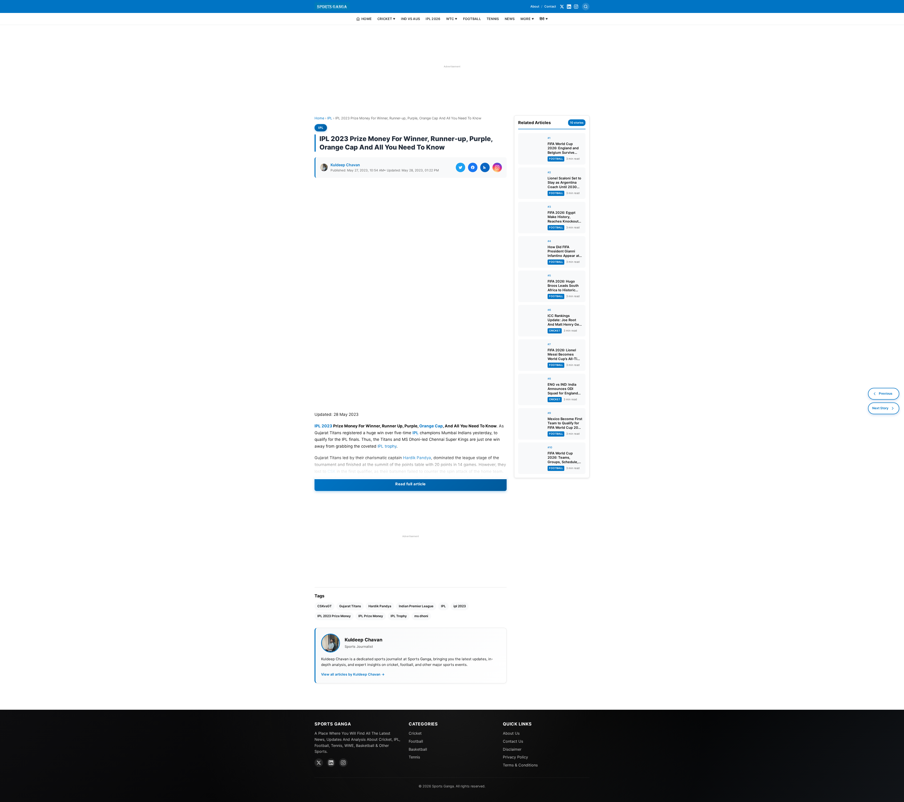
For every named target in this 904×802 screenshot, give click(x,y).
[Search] (585, 6)
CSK (331, 471)
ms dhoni (421, 616)
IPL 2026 (433, 19)
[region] (452, 66)
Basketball (418, 749)
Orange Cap (431, 426)
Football (416, 741)
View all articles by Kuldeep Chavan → (353, 674)
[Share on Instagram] (497, 167)
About (534, 6)
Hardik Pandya (417, 457)
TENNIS (493, 19)
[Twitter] (562, 6)
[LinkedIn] (569, 6)
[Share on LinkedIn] (485, 167)
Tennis (414, 757)
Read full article (410, 484)
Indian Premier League (416, 606)
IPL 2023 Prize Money (334, 616)
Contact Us (513, 741)
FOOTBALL (472, 19)
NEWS (510, 19)
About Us (511, 733)
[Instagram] (576, 6)
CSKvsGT (324, 606)
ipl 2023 (459, 606)
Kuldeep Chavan (345, 164)
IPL (329, 118)
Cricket (415, 733)
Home (319, 118)
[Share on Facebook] (472, 167)
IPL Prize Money (370, 616)
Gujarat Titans (350, 606)
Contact (550, 6)
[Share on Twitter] (460, 167)
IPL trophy (387, 446)
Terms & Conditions (520, 765)
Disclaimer (512, 749)
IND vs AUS (410, 19)
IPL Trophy (399, 616)
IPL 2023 (323, 426)
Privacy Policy (515, 757)
